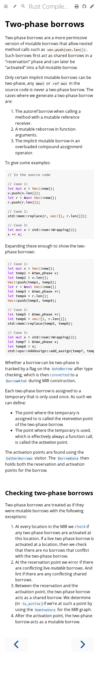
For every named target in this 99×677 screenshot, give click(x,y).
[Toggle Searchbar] (23, 6)
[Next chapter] (82, 645)
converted (60, 375)
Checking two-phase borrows (49, 493)
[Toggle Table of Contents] (5, 6)
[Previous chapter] (16, 645)
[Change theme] (14, 6)
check (80, 526)
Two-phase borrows (44, 23)
